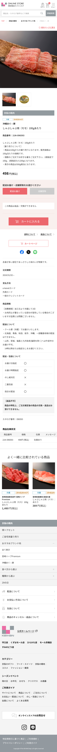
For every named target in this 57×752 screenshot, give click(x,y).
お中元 (14, 681)
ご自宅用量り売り (10, 536)
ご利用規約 (32, 738)
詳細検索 (50, 13)
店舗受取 (42, 191)
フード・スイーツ (24, 664)
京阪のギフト (8, 664)
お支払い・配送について (13, 696)
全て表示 (6, 549)
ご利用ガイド (8, 687)
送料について (29, 234)
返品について (46, 234)
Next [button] (54, 59)
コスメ (5, 667)
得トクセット (8, 530)
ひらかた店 (32, 642)
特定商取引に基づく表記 (14, 738)
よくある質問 (22, 700)
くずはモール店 (18, 642)
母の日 (5, 681)
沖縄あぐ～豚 (44, 21)
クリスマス (33, 681)
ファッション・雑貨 (19, 667)
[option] (28, 59)
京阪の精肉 (13, 21)
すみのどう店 (8, 647)
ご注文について (40, 692)
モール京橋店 (46, 642)
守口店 (5, 642)
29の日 (5, 582)
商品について (24, 692)
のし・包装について (35, 696)
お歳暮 (43, 681)
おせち (22, 681)
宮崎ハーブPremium (11, 556)
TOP (3, 21)
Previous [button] (2, 59)
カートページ (31, 243)
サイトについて (9, 692)
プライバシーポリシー (13, 742)
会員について (8, 700)
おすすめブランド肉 (28, 21)
